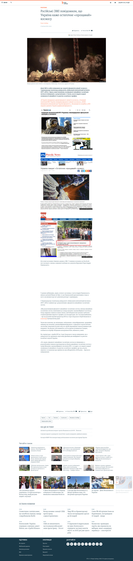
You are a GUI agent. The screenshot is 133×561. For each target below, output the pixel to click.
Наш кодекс (46, 546)
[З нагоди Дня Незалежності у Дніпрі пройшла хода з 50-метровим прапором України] (78, 482)
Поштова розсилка (24, 549)
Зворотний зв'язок (48, 555)
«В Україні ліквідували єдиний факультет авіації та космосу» (59, 100)
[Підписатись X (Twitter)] (75, 544)
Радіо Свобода (44, 23)
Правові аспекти (47, 549)
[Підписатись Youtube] (78, 544)
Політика (44, 7)
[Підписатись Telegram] (89, 544)
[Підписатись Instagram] (82, 544)
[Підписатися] (100, 544)
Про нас (45, 543)
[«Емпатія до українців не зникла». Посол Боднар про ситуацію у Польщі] (24, 450)
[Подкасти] (110, 3)
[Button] (75, 31)
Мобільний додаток (24, 546)
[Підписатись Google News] (71, 544)
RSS (20, 552)
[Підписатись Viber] (86, 544)
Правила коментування (25, 555)
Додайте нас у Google (124, 2)
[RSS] (93, 544)
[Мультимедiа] (115, 3)
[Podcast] (97, 544)
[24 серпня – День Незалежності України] (103, 482)
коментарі (44, 318)
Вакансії (45, 552)
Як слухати (22, 543)
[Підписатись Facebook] (67, 544)
